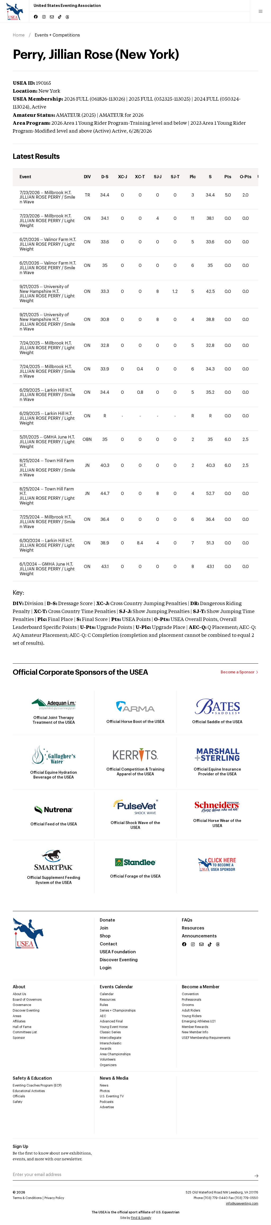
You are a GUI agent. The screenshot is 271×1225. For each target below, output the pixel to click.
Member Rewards (195, 1027)
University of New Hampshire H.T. (44, 289)
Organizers (108, 1065)
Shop (105, 936)
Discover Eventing (119, 960)
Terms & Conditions (27, 1198)
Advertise (107, 1107)
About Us (19, 994)
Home (19, 35)
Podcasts (106, 1101)
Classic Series (110, 1032)
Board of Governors (27, 999)
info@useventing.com (242, 1203)
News (104, 1085)
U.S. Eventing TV (112, 1096)
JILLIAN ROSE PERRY (41, 197)
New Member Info (195, 1032)
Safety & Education (32, 1078)
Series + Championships (118, 1010)
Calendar (107, 994)
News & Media (114, 1078)
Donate (107, 920)
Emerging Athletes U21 (198, 1021)
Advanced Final (111, 1021)
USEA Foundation (118, 952)
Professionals (191, 999)
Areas (17, 1016)
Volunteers (107, 1059)
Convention (190, 994)
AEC (103, 1016)
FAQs (187, 920)
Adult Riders (191, 1010)
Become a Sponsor (238, 672)
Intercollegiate (110, 1037)
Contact (108, 944)
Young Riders (191, 1016)
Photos (105, 1091)
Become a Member (200, 987)
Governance (22, 1005)
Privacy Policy (54, 1198)
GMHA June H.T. (59, 437)
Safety (17, 1101)
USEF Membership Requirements (206, 1037)
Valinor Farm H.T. (60, 240)
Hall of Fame (22, 1027)
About (19, 987)
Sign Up (20, 1146)
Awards (105, 1048)
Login (105, 968)
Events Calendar (116, 987)
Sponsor (19, 1037)
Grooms (188, 1005)
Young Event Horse (114, 1027)
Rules (104, 1005)
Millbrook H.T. (57, 193)
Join (104, 928)
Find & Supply (141, 1217)
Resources (193, 928)
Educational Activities (29, 1091)
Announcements (199, 936)
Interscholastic (110, 1043)
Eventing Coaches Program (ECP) (37, 1085)
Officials (19, 1096)
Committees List (25, 1032)
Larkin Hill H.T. (58, 390)
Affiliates (19, 1021)
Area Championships (115, 1054)
